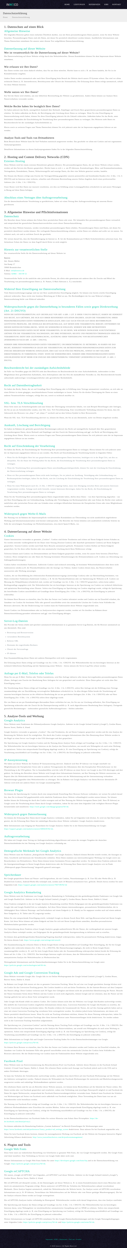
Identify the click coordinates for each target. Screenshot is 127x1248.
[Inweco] (14, 4)
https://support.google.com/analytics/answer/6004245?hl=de (28, 829)
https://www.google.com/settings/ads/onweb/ (42, 940)
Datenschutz (63, 1239)
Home (5, 17)
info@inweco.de (17, 271)
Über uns (72, 1239)
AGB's (56, 1239)
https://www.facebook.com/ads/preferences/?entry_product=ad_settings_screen (36, 1129)
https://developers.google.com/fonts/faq (71, 1161)
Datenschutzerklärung (21, 17)
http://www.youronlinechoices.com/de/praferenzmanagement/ (58, 1137)
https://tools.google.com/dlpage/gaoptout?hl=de (49, 807)
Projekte (78, 1239)
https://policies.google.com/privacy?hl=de (21, 1043)
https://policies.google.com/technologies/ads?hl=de (25, 965)
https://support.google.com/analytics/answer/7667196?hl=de (42, 885)
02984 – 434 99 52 (19, 274)
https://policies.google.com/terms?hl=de (78, 1222)
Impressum (49, 1239)
